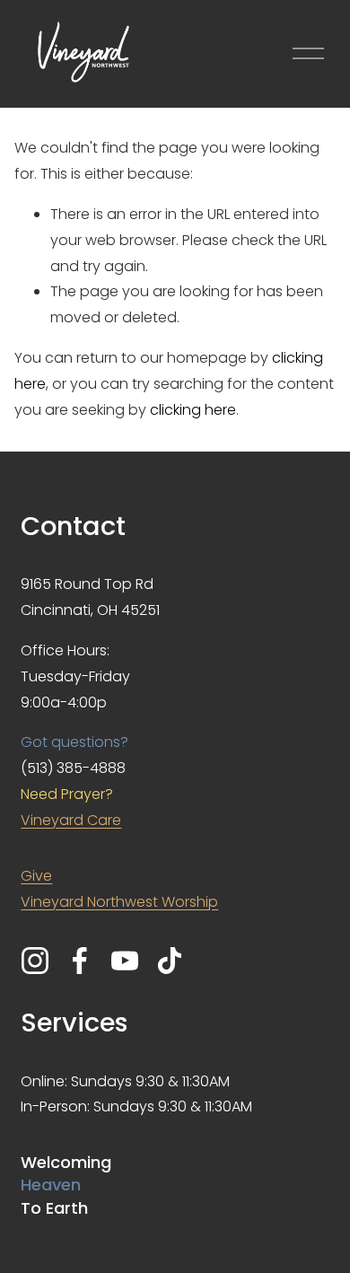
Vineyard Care (71, 820)
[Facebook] (80, 960)
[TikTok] (169, 960)
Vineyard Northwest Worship (119, 901)
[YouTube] (124, 960)
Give (36, 875)
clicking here (193, 409)
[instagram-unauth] (35, 960)
